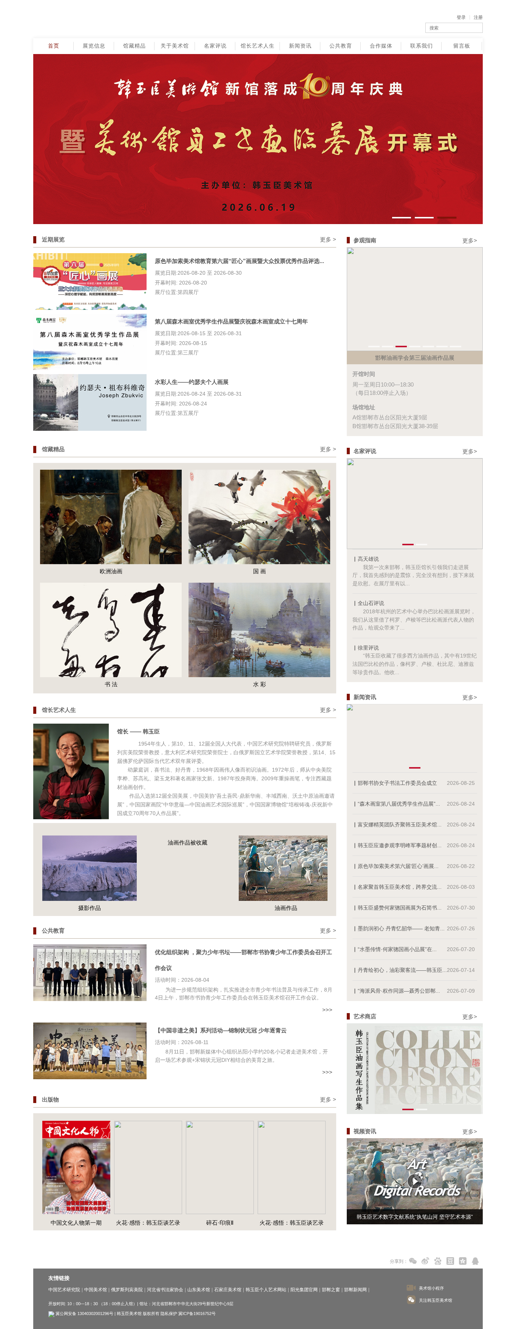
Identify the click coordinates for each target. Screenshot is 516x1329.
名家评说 (215, 46)
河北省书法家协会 (165, 1289)
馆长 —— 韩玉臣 (138, 731)
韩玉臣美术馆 (91, 19)
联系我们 (421, 46)
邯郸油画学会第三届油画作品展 (414, 357)
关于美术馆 (175, 46)
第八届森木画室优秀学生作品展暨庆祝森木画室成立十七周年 (231, 321)
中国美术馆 (95, 1289)
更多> (469, 240)
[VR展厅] (492, 98)
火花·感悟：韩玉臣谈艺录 (76, 1222)
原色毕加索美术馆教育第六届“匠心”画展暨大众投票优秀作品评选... (239, 261)
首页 (53, 46)
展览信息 (94, 46)
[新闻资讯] (492, 111)
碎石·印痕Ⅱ (148, 1222)
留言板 (461, 46)
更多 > (328, 239)
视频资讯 (365, 1131)
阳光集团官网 (304, 1289)
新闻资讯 (300, 46)
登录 (461, 17)
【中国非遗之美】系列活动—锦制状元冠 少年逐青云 (221, 1030)
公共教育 (340, 46)
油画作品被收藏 (89, 842)
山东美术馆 (198, 1289)
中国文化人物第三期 (291, 1222)
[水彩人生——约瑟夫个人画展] (90, 402)
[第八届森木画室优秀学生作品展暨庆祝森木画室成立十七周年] (90, 341)
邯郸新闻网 (355, 1289)
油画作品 (187, 908)
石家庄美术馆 (227, 1289)
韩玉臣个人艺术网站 (266, 1289)
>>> (327, 1010)
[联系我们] (492, 138)
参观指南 (365, 240)
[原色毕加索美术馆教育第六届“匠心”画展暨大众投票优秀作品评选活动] (90, 281)
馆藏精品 (134, 46)
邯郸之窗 (331, 1289)
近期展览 (53, 239)
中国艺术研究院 (64, 1289)
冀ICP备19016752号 (197, 1313)
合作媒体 (381, 46)
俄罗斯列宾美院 (127, 1289)
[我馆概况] (492, 124)
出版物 (50, 1099)
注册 (478, 17)
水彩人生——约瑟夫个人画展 (192, 382)
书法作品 (286, 908)
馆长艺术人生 (258, 46)
